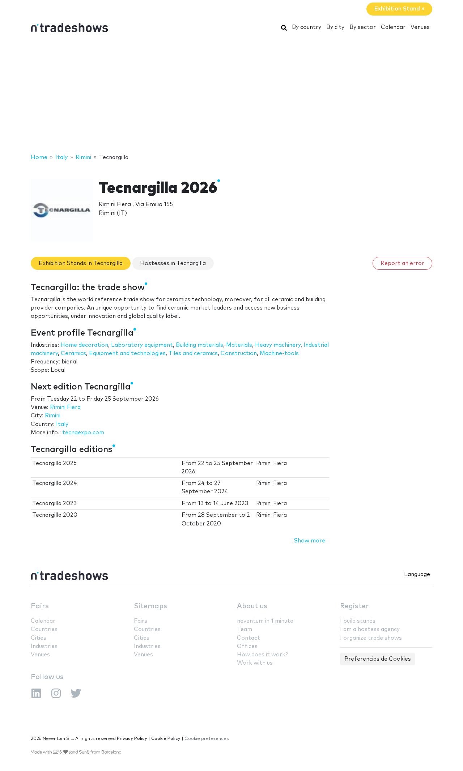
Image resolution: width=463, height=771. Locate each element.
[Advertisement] (231, 95)
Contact (248, 638)
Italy (62, 424)
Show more (309, 541)
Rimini (52, 415)
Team (244, 629)
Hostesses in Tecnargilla (173, 263)
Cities (38, 638)
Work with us (255, 663)
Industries (44, 646)
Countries (44, 629)
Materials (239, 345)
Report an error (402, 263)
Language (417, 574)
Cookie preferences (206, 738)
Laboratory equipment (142, 345)
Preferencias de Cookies (377, 659)
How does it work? (262, 654)
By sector (362, 27)
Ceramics (73, 353)
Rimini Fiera (65, 407)
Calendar (393, 27)
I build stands (357, 621)
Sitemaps (150, 606)
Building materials (199, 345)
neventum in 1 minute (265, 621)
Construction (239, 353)
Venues (420, 27)
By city (335, 27)
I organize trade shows (371, 638)
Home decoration (84, 345)
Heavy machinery (278, 345)
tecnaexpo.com (83, 432)
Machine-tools (279, 353)
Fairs (40, 606)
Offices (247, 646)
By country (306, 27)
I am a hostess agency (370, 629)
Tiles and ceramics (193, 353)
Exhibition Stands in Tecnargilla (81, 263)
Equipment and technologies (127, 353)
